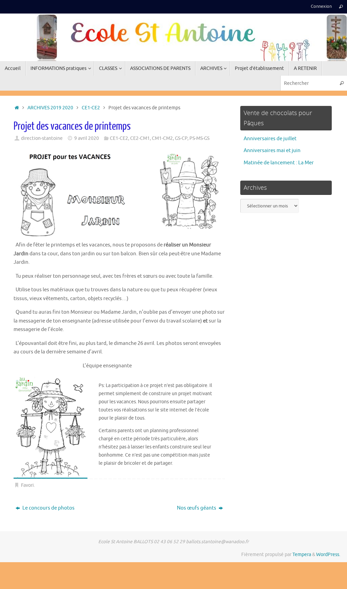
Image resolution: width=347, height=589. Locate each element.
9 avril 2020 (86, 138)
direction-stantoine (42, 138)
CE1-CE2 (91, 108)
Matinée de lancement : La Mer (279, 163)
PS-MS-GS (199, 138)
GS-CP (181, 138)
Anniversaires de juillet (270, 138)
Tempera (301, 554)
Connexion (321, 6)
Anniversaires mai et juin (272, 150)
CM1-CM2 (162, 138)
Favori (27, 485)
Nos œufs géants (197, 508)
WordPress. (328, 554)
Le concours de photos (48, 508)
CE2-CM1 (140, 138)
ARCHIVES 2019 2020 (50, 108)
